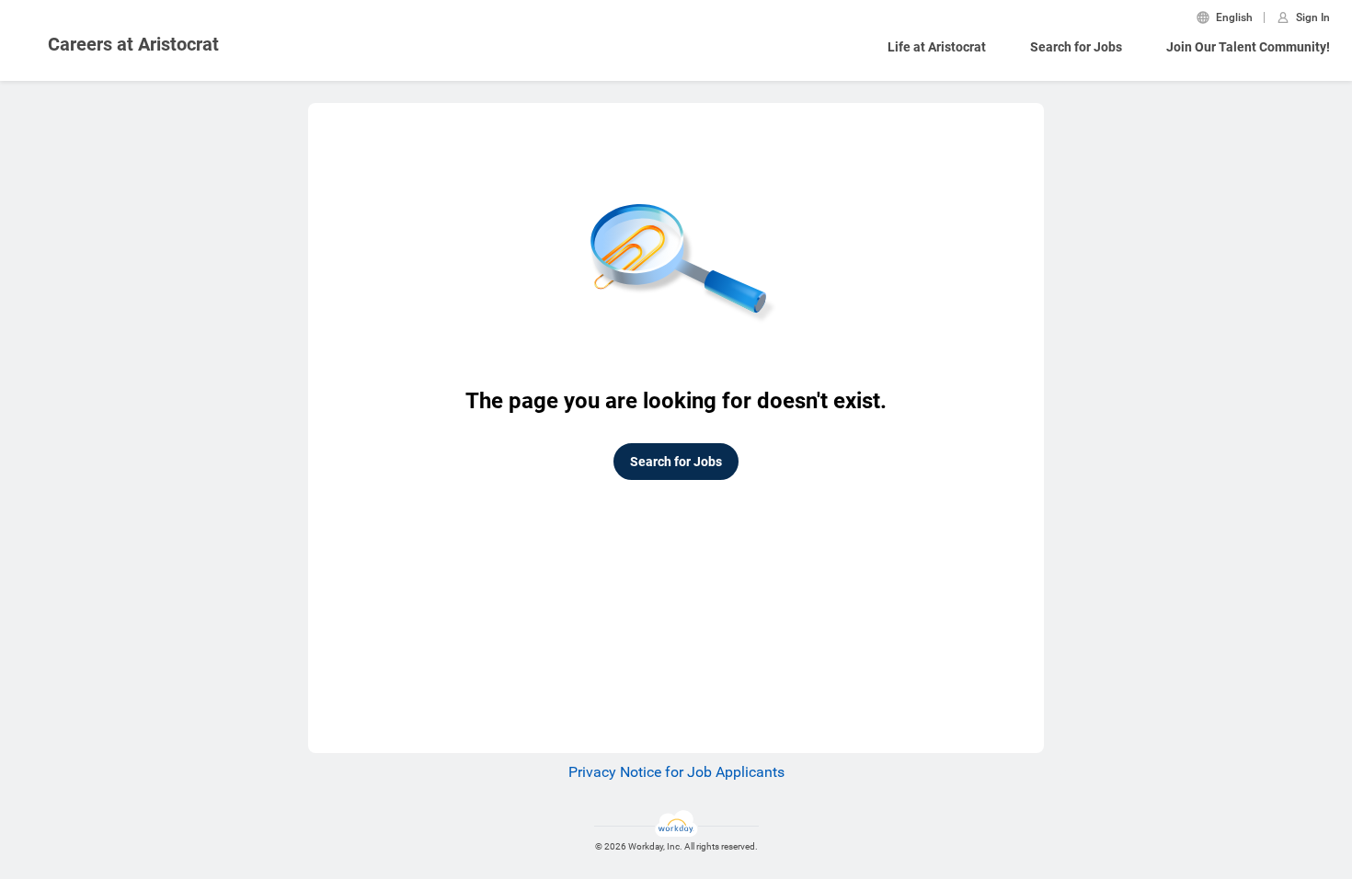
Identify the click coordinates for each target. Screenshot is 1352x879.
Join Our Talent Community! (1248, 47)
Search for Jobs (1076, 47)
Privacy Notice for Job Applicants (676, 772)
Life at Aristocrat (937, 47)
